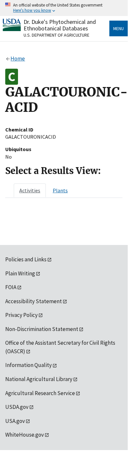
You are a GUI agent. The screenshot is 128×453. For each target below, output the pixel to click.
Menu (118, 28)
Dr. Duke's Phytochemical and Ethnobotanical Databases (60, 25)
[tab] (29, 190)
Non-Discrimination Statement (41, 329)
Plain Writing (20, 273)
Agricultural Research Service (40, 393)
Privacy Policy (21, 315)
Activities (29, 190)
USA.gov (15, 421)
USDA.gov (16, 406)
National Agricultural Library (38, 379)
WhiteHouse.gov (24, 434)
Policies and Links (25, 259)
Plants (60, 190)
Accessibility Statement (33, 301)
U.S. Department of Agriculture (56, 35)
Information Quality (28, 365)
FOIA (10, 287)
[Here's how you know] (64, 8)
